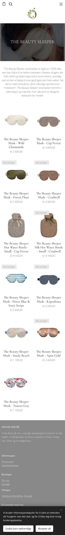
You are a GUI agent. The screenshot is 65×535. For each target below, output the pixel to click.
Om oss (6, 480)
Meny (61, 4)
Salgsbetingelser (10, 465)
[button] (10, 4)
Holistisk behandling (12, 496)
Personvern (8, 461)
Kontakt (6, 484)
